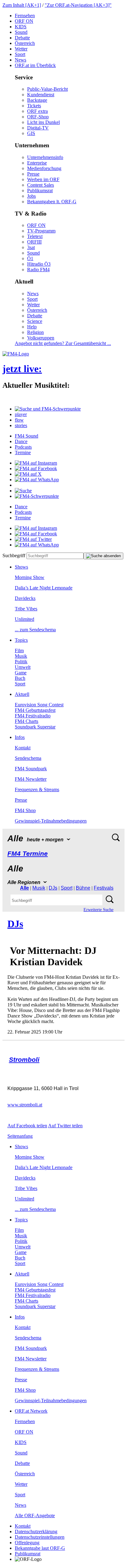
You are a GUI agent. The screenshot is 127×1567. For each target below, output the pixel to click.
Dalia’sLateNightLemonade (43, 587)
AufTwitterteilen (65, 1125)
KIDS (21, 26)
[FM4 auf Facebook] (36, 468)
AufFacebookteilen (27, 1125)
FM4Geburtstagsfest (35, 710)
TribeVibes (26, 608)
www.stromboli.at (24, 1104)
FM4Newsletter (31, 779)
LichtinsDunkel (43, 122)
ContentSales (40, 185)
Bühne (83, 888)
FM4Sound (26, 435)
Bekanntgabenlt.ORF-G (51, 201)
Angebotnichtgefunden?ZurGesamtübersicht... (63, 343)
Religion (35, 332)
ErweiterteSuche (98, 909)
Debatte (22, 37)
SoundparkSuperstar (35, 726)
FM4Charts (26, 721)
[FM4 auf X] (28, 474)
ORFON (24, 21)
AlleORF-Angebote (35, 1515)
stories (21, 425)
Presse (33, 174)
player (21, 414)
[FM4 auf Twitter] (33, 539)
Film (19, 650)
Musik (21, 656)
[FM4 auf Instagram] (36, 463)
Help (32, 326)
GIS (31, 133)
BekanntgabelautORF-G (40, 1548)
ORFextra (37, 111)
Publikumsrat (40, 190)
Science (34, 321)
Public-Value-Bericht (47, 89)
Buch (20, 678)
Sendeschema (28, 758)
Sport (20, 54)
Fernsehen (25, 15)
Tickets (34, 105)
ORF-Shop (38, 116)
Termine (23, 452)
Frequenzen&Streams (37, 789)
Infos (20, 737)
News (20, 59)
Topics (21, 640)
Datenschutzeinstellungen (39, 1537)
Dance (21, 441)
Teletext (35, 236)
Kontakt (23, 747)
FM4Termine (27, 853)
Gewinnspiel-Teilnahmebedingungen (51, 820)
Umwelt (23, 667)
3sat (31, 247)
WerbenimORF (43, 179)
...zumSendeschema (35, 629)
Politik (21, 661)
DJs (53, 888)
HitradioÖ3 (39, 264)
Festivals (103, 888)
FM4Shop (25, 810)
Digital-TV (38, 127)
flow (19, 419)
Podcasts (23, 447)
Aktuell (22, 694)
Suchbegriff (13, 555)
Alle (24, 888)
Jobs (31, 196)
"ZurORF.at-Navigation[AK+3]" (78, 5)
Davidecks (25, 598)
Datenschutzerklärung (36, 1531)
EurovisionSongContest (39, 704)
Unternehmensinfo (45, 157)
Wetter (21, 48)
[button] (48, 408)
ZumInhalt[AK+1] (21, 5)
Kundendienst (40, 94)
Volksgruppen (40, 337)
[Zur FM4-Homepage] (15, 353)
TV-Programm (41, 230)
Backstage (37, 100)
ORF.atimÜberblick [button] (35, 65)
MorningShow (29, 577)
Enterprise (37, 162)
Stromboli (24, 1059)
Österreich (25, 43)
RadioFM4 (38, 269)
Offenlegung (27, 1542)
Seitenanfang (20, 1136)
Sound (21, 32)
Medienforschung (44, 168)
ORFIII (34, 241)
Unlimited (24, 619)
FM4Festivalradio (33, 715)
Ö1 (30, 258)
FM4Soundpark (31, 768)
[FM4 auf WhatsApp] (37, 479)
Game (21, 672)
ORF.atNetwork (31, 1411)
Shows (21, 566)
